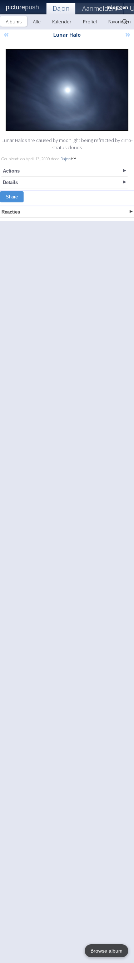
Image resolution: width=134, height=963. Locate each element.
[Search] (124, 21)
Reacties (10, 212)
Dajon (61, 8)
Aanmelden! (99, 8)
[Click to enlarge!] (67, 90)
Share (12, 197)
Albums (13, 21)
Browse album (106, 951)
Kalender (61, 21)
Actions (11, 171)
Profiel (90, 21)
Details (10, 182)
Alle (37, 21)
